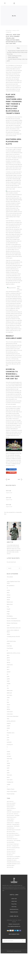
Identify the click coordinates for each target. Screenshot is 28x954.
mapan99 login (10, 826)
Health (8, 681)
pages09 (9, 723)
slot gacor (9, 756)
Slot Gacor (9, 845)
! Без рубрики (10, 576)
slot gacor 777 (15, 845)
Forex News (9, 645)
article (8, 592)
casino (8, 625)
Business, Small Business (12, 623)
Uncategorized (8, 32)
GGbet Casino (10, 664)
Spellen (8, 763)
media (8, 697)
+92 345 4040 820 (16, 924)
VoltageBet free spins (11, 860)
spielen (8, 765)
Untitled (8, 490)
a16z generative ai (10, 585)
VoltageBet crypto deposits (13, 858)
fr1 (7, 650)
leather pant (9, 692)
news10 (8, 704)
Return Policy (14, 906)
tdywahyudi (9, 30)
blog (8, 606)
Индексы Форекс (10, 789)
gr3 (7, 674)
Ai (7, 587)
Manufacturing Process (14, 909)
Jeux (8, 688)
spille (8, 770)
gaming (8, 662)
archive (8, 590)
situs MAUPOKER (10, 842)
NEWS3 (8, 709)
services (8, 753)
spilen (8, 768)
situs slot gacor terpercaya (12, 844)
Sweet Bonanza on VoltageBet (13, 856)
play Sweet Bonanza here (12, 833)
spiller (8, 772)
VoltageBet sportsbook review (13, 863)
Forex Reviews (10, 648)
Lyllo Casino (9, 695)
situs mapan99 (17, 840)
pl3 (7, 730)
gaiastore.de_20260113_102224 (13, 653)
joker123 (16, 813)
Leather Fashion (10, 819)
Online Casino (10, 711)
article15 (8, 597)
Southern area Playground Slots (14, 55)
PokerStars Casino (10, 732)
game (8, 655)
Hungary (8, 683)
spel (8, 760)
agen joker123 (10, 801)
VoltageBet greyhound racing (13, 861)
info (7, 685)
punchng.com (10, 744)
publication (9, 742)
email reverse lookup (11, 641)
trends (8, 777)
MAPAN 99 (9, 824)
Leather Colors (14, 898)
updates (8, 784)
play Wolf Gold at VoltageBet (13, 835)
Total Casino (9, 775)
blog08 (8, 609)
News (8, 702)
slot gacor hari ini (10, 849)
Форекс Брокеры (10, 793)
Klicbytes (11, 951)
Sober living (9, 758)
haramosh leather (16, 811)
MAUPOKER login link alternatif (13, 829)
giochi (8, 667)
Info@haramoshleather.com (15, 926)
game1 (8, 657)
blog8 (8, 611)
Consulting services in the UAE (13, 636)
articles (8, 599)
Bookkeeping (9, 616)
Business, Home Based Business (13, 620)
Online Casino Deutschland (12, 716)
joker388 (17, 815)
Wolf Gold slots (10, 867)
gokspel (8, 671)
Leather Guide (14, 901)
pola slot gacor (10, 836)
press (8, 739)
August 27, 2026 (9, 492)
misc (8, 699)
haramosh (9, 811)
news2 (8, 706)
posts (8, 737)
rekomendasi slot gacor (12, 838)
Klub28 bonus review (11, 817)
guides (8, 678)
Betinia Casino (10, 604)
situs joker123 (10, 840)
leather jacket (9, 690)
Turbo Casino (10, 779)
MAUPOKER (16, 826)
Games (8, 660)
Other (8, 718)
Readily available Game (13, 57)
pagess (8, 728)
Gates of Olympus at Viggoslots (11, 809)
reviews (8, 751)
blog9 (8, 613)
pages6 (8, 725)
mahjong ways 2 (10, 822)
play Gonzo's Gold (11, 831)
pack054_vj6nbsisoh (11, 721)
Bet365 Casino (10, 602)
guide (8, 676)
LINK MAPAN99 (10, 820)
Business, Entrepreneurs (12, 618)
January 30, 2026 (15, 30)
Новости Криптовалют (12, 791)
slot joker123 (9, 854)
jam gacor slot (10, 813)
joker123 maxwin (10, 815)
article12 (8, 594)
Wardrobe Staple (10, 865)
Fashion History (10, 806)
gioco (8, 669)
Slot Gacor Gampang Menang (13, 847)
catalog (8, 634)
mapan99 (17, 822)
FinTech (8, 643)
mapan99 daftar (15, 824)
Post (8, 735)
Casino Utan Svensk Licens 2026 (14, 627)
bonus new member (11, 803)
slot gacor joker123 (11, 851)
